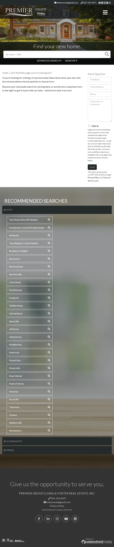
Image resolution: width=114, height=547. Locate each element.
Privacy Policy (93, 177)
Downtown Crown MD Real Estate (26, 227)
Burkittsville (15, 274)
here (48, 86)
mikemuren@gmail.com (67, 2)
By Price (9, 450)
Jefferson (14, 329)
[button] (107, 54)
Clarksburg (15, 282)
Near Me (70, 60)
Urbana (13, 415)
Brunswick (14, 258)
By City (8, 209)
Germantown (15, 313)
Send (92, 167)
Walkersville (15, 422)
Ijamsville (14, 321)
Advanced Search (48, 60)
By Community (13, 441)
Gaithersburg (16, 305)
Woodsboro (15, 430)
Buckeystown (16, 266)
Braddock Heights (18, 250)
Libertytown (15, 336)
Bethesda (14, 235)
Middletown (15, 344)
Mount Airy (15, 360)
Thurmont (14, 407)
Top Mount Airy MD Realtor (23, 219)
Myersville (14, 368)
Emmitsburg (15, 289)
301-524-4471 (89, 2)
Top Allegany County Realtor (23, 243)
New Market (15, 375)
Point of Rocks (16, 383)
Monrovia (14, 352)
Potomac (13, 391)
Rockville (14, 399)
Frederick (14, 297)
